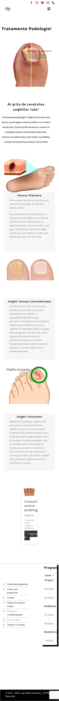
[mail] (48, 2)
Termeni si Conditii (16, 624)
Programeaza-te (33, 535)
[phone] (53, 2)
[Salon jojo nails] (7, 7)
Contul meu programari (17, 584)
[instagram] (37, 2)
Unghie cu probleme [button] (40, 51)
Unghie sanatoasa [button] (41, 56)
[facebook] (31, 2)
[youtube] (42, 2)
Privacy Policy (13, 619)
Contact (10, 597)
